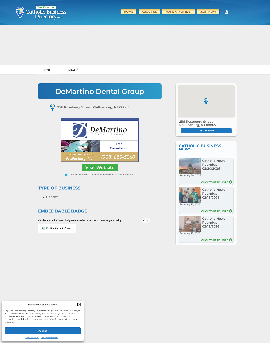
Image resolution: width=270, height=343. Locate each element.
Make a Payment (178, 11)
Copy (145, 220)
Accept (42, 330)
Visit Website (100, 167)
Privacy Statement (49, 337)
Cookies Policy (32, 337)
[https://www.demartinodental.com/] (100, 140)
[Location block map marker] (206, 101)
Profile (46, 69)
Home (128, 11)
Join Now (208, 11)
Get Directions (206, 130)
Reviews (72, 69)
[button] (79, 304)
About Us (149, 11)
